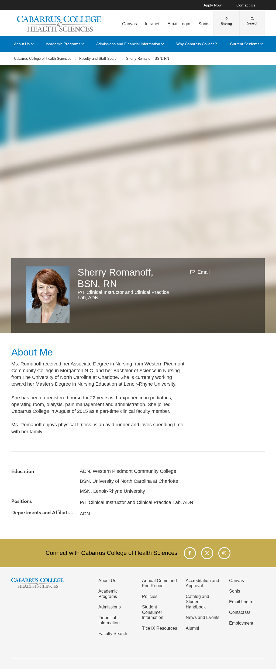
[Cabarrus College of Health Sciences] (60, 23)
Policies (149, 596)
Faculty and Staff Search (98, 59)
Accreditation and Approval (202, 583)
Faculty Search (112, 633)
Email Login (178, 23)
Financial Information (109, 620)
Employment (241, 623)
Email (204, 272)
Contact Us (245, 5)
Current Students (244, 44)
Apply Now (212, 5)
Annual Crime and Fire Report (159, 583)
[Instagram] (224, 553)
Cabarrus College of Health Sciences (42, 59)
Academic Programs (63, 44)
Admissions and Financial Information (128, 44)
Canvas (129, 23)
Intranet (152, 23)
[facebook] (190, 553)
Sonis (203, 23)
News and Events (202, 617)
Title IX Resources (159, 628)
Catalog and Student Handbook (197, 601)
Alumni (192, 628)
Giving (226, 24)
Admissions (109, 606)
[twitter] (207, 553)
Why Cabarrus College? (196, 44)
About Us (22, 44)
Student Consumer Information (152, 612)
